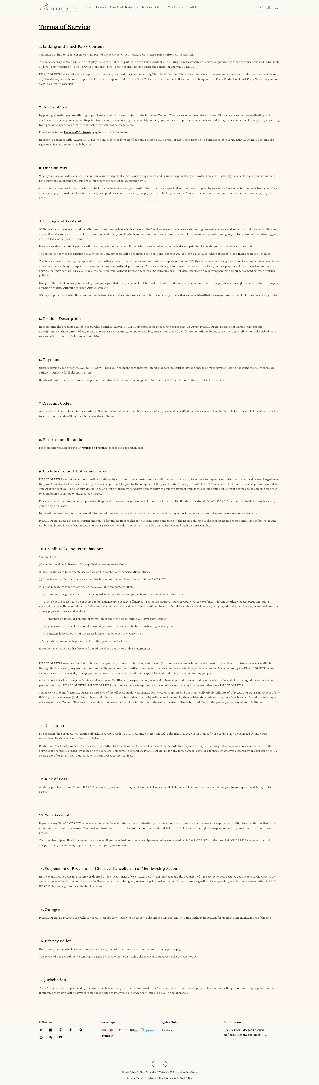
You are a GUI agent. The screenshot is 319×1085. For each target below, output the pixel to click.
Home (88, 7)
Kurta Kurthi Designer (122, 7)
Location (101, 7)
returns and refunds (95, 447)
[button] (261, 7)
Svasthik (192, 7)
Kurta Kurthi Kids (151, 7)
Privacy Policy (155, 1078)
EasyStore (191, 1072)
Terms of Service (136, 1078)
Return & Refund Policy (179, 1078)
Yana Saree (174, 7)
